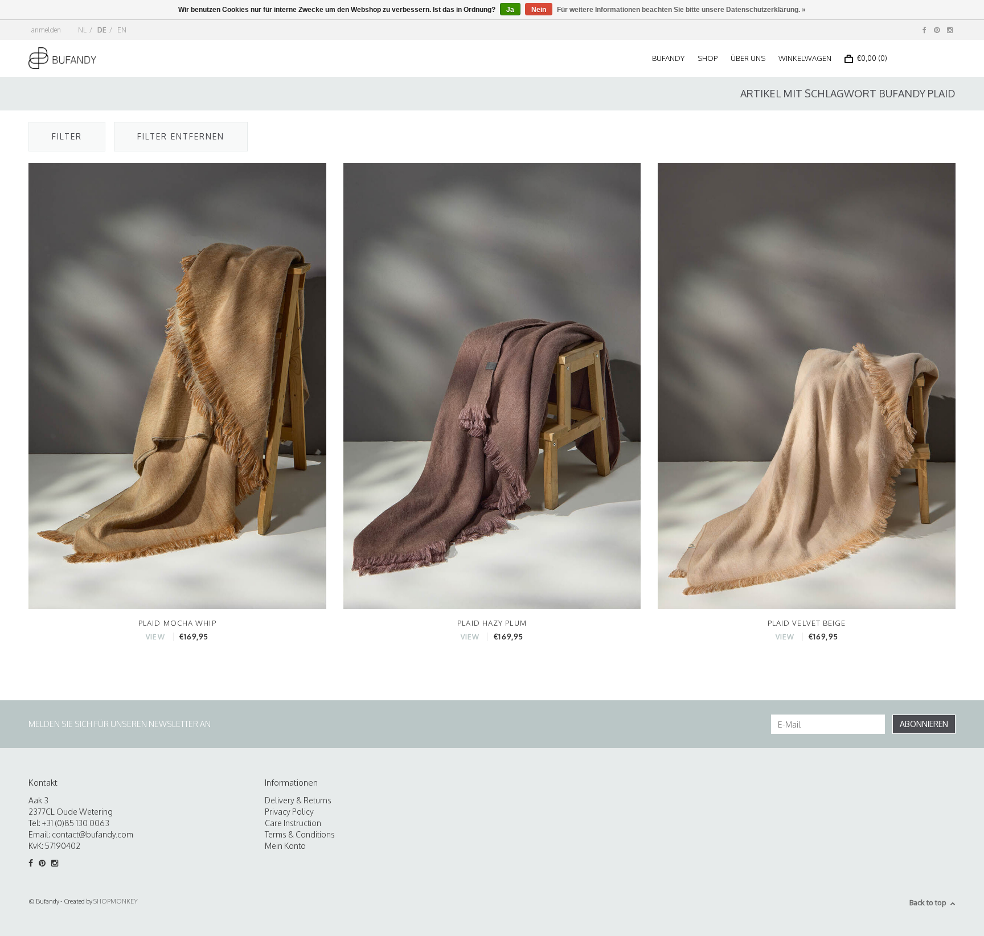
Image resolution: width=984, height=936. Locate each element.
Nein (538, 10)
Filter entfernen (180, 136)
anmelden (46, 30)
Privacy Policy (289, 811)
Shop (708, 58)
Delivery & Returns (298, 800)
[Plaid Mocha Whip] (177, 385)
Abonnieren (924, 724)
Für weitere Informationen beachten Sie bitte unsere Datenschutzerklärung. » (681, 10)
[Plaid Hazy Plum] (492, 385)
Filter (67, 136)
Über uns (748, 58)
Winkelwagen (804, 58)
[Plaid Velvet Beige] (807, 385)
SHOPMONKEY (115, 901)
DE (101, 30)
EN (121, 30)
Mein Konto (285, 846)
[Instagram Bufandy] (950, 30)
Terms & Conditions (300, 834)
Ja (510, 10)
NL (82, 30)
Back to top (927, 902)
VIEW (155, 637)
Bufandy (668, 58)
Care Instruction (293, 823)
